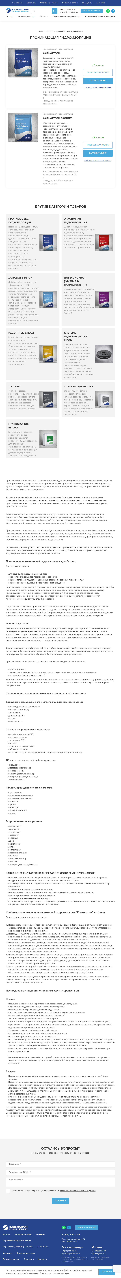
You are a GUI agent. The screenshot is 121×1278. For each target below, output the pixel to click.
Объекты (44, 17)
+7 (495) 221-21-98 (98, 1251)
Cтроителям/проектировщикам (100, 17)
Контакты (101, 3)
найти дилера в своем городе (97, 88)
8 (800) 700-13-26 (69, 13)
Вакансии (31, 3)
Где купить (87, 3)
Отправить (60, 1201)
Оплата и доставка (49, 3)
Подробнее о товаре (98, 73)
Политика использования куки (54, 1273)
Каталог (8, 17)
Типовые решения (25, 17)
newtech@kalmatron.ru (71, 1254)
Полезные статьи (70, 3)
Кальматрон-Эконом (57, 118)
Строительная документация (65, 17)
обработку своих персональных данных (77, 1191)
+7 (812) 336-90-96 (69, 1251)
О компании (16, 3)
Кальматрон (51, 53)
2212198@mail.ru (98, 1254)
